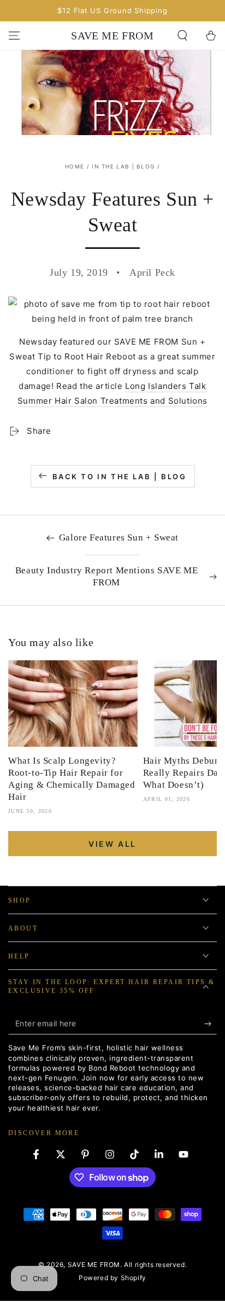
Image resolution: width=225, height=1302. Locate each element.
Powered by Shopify (112, 1278)
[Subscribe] (210, 1024)
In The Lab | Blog (123, 166)
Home (74, 166)
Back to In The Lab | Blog (119, 476)
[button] (182, 35)
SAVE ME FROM (94, 1264)
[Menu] (14, 35)
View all (112, 843)
